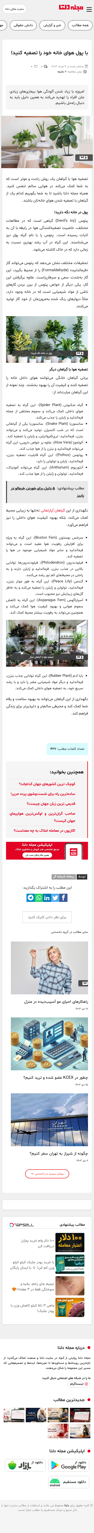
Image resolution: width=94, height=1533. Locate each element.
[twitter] (55, 898)
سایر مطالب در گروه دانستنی (69, 932)
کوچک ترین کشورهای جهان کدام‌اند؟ (47, 784)
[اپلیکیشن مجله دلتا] (68, 1467)
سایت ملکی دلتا (14, 9)
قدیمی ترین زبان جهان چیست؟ (51, 804)
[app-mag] (47, 858)
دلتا (66, 1505)
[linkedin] (47, 898)
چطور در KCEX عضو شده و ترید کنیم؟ (55, 1077)
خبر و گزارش (52, 25)
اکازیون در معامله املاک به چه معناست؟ (44, 830)
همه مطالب (80, 25)
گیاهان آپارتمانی (53, 510)
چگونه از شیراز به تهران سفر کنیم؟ (59, 1153)
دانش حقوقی (23, 25)
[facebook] (63, 898)
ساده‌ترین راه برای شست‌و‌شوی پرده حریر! (43, 794)
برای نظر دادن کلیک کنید (47, 917)
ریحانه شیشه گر (63, 876)
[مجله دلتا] (71, 10)
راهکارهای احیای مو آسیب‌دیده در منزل (56, 1001)
